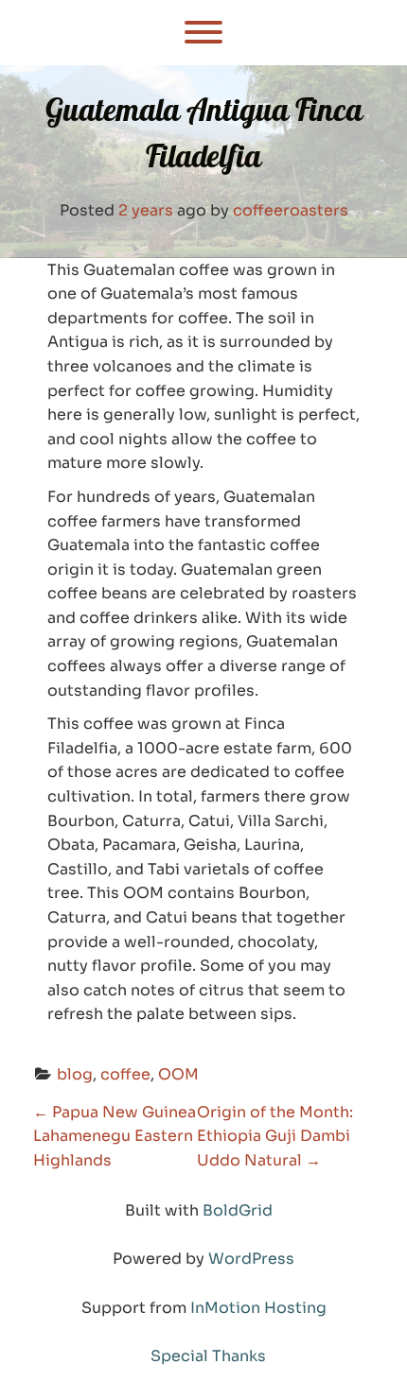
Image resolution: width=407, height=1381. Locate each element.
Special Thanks (208, 1356)
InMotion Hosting (258, 1308)
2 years (145, 210)
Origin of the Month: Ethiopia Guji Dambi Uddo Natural (275, 1136)
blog (75, 1074)
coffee (125, 1074)
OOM (178, 1074)
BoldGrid (238, 1210)
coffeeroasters (290, 210)
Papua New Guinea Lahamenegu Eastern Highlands (114, 1136)
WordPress (251, 1259)
